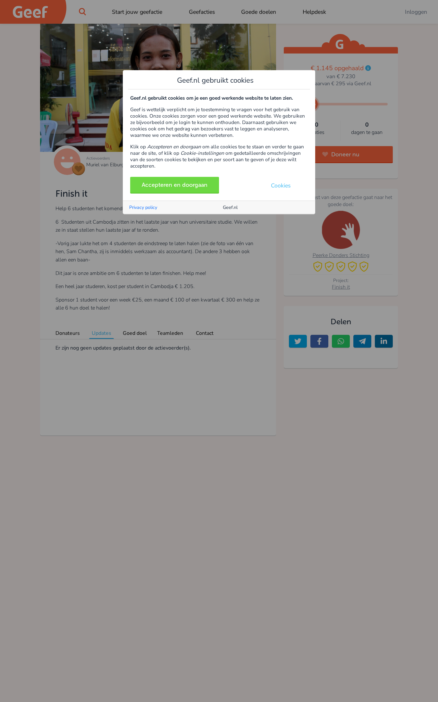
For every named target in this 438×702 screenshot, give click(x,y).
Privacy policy (143, 207)
